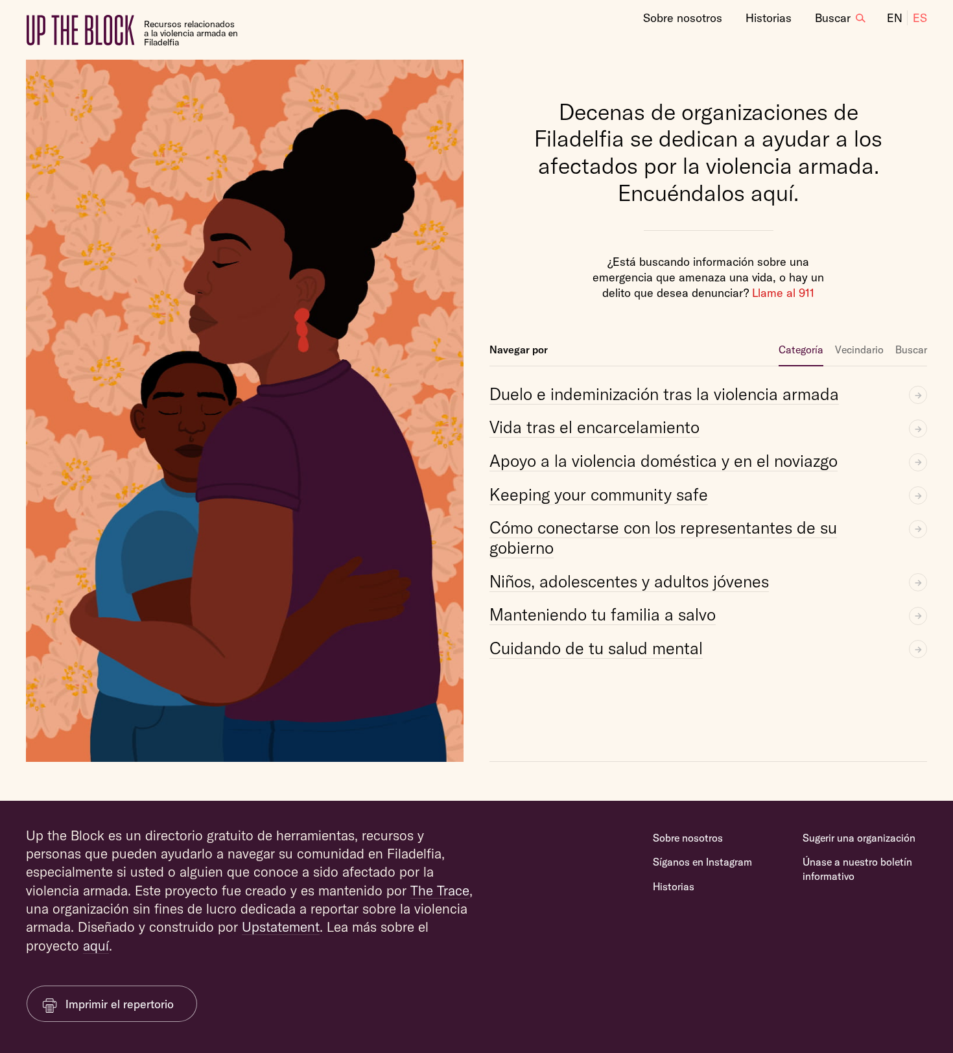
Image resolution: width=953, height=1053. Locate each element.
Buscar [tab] (911, 349)
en (894, 17)
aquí (96, 945)
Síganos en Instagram (702, 861)
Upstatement (281, 926)
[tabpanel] (708, 569)
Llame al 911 (783, 292)
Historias (769, 17)
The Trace (439, 890)
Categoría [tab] (801, 349)
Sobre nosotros (682, 17)
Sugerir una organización (859, 837)
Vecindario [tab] (859, 349)
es (920, 17)
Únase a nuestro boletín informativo (857, 868)
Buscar (833, 17)
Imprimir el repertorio (119, 1004)
